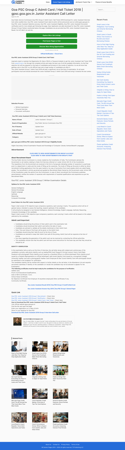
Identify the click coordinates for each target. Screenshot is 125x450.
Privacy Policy (65, 444)
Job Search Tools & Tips (83, 2)
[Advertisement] (51, 88)
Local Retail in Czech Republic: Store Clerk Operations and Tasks (104, 129)
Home (48, 2)
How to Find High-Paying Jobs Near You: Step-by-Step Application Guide (105, 47)
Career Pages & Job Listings (61, 2)
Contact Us (56, 444)
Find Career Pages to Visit (51, 41)
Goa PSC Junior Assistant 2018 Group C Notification (28, 298)
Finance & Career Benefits (104, 2)
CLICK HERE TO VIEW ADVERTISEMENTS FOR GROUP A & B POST (52, 153)
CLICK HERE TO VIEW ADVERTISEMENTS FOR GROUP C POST (51, 155)
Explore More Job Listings (52, 35)
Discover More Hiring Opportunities (52, 46)
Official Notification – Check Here (52, 54)
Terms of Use (75, 444)
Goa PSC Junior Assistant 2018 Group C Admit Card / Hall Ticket (32, 300)
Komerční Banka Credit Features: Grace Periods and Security (105, 121)
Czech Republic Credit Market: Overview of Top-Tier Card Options (105, 113)
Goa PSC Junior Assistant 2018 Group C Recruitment (28, 296)
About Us (48, 444)
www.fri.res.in (19, 63)
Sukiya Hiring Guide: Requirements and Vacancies (104, 74)
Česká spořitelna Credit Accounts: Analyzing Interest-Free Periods (105, 147)
